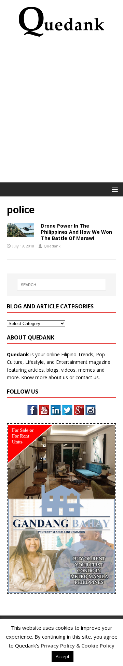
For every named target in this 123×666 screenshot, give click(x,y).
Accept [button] (62, 656)
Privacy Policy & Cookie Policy (77, 645)
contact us (87, 377)
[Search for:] (61, 285)
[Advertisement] (61, 112)
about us (58, 377)
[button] (113, 189)
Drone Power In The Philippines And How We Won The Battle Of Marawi (76, 231)
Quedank (52, 245)
